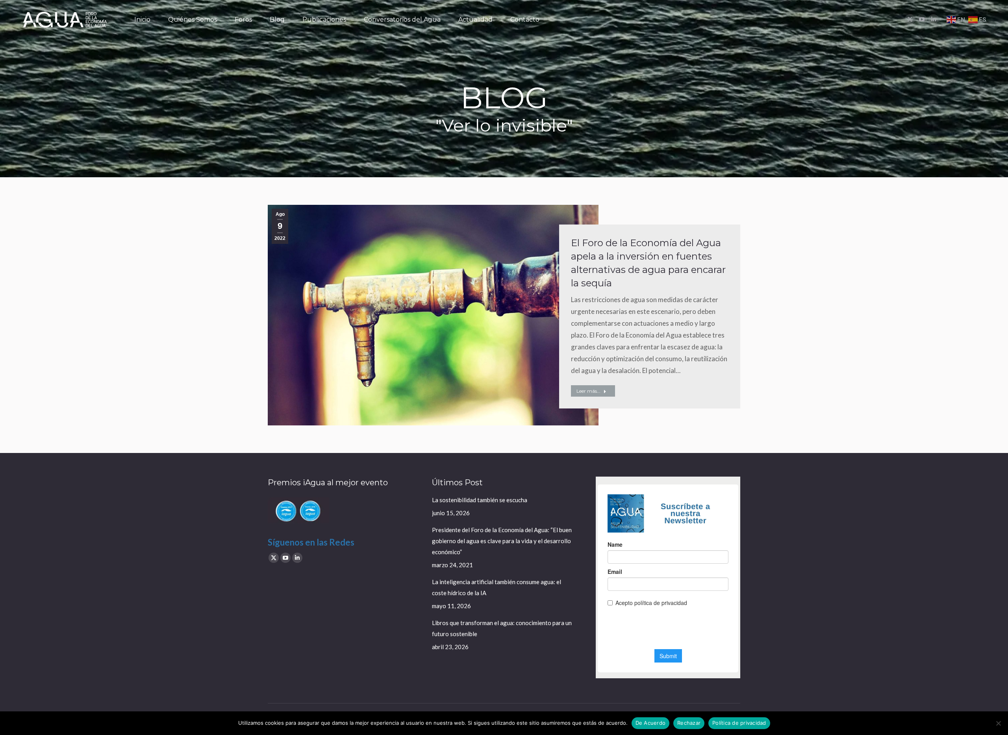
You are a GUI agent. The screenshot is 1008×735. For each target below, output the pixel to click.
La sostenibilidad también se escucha (479, 499)
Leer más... (588, 391)
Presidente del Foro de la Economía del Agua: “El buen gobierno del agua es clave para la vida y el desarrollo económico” (502, 540)
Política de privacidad (739, 723)
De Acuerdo (651, 723)
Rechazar (688, 723)
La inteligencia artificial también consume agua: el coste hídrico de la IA (496, 587)
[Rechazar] (998, 723)
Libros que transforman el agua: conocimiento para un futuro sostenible (502, 628)
